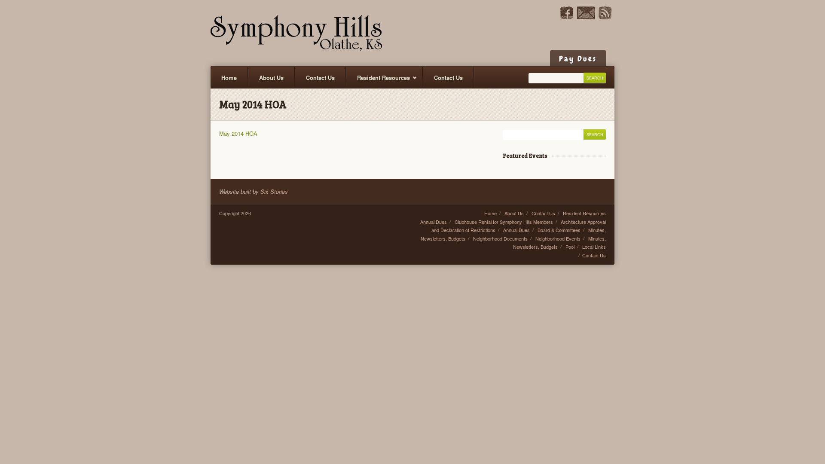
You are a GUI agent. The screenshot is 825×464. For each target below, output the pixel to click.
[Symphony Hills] (296, 33)
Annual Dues (433, 221)
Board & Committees (559, 229)
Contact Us (320, 77)
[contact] (586, 17)
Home (229, 77)
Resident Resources (378, 81)
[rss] (605, 17)
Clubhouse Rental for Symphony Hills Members (504, 221)
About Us (271, 77)
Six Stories (274, 191)
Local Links (594, 246)
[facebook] (566, 17)
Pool (569, 246)
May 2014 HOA (238, 133)
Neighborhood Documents (500, 238)
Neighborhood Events (558, 238)
